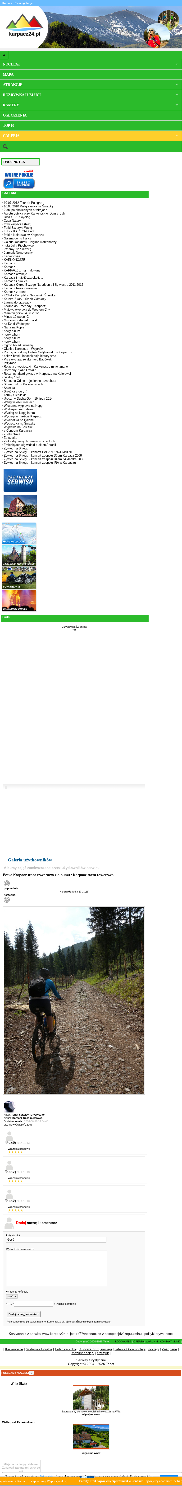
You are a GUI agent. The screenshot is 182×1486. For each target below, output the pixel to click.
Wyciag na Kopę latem (19, 413)
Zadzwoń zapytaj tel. (20, 1466)
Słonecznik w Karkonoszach (23, 384)
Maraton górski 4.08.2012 (21, 313)
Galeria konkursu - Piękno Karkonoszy (30, 242)
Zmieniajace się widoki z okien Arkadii (30, 445)
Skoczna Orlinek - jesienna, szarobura (30, 381)
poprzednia (11, 888)
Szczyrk (103, 1353)
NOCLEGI (11, 64)
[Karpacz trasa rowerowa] (74, 1093)
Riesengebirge (24, 3)
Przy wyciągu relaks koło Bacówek (28, 359)
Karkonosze (12, 256)
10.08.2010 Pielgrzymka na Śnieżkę (28, 206)
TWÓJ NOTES (14, 162)
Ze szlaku (10, 437)
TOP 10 (8, 125)
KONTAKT (166, 1341)
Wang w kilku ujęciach (19, 402)
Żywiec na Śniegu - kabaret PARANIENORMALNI (38, 452)
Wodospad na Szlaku (18, 409)
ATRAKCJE (13, 85)
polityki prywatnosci (158, 1334)
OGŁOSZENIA (15, 115)
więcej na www (91, 1414)
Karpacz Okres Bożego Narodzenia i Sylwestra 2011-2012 (43, 284)
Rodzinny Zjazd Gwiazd (20, 370)
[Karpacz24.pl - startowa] (4, 55)
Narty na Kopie (14, 327)
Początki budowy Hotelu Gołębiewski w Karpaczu (38, 352)
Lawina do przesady (17, 302)
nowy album (12, 331)
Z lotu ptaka (12, 434)
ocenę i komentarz (36, 1223)
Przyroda (10, 363)
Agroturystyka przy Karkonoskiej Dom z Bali (34, 213)
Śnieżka (9, 388)
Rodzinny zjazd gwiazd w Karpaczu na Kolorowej (37, 373)
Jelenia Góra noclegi (130, 1349)
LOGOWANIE (123, 1341)
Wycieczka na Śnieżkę (19, 423)
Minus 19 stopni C (16, 316)
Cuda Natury (12, 220)
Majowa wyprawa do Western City (27, 309)
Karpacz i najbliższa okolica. (23, 277)
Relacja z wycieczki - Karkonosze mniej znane (36, 366)
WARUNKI (152, 1341)
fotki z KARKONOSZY (19, 231)
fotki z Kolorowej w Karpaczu (24, 235)
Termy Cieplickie (15, 395)
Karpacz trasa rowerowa (20, 288)
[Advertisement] (19, 708)
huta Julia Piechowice (19, 245)
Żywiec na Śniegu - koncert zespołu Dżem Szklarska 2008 (44, 459)
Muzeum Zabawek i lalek (21, 320)
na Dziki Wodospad (17, 324)
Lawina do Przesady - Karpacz (25, 306)
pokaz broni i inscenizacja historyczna (30, 356)
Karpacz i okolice (15, 281)
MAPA (8, 74)
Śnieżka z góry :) (15, 391)
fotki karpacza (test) (17, 224)
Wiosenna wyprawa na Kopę (23, 405)
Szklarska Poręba (39, 1349)
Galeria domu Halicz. (18, 238)
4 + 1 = (10, 1303)
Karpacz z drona (15, 292)
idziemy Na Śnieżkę (17, 249)
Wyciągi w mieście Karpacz (23, 416)
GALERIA (11, 136)
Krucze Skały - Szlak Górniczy (25, 299)
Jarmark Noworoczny (18, 252)
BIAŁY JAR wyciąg (17, 217)
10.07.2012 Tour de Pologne (23, 203)
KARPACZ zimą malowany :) (23, 270)
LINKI (177, 1341)
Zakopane (169, 1349)
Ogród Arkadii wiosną (18, 345)
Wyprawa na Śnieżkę (18, 427)
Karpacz (9, 263)
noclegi (153, 1349)
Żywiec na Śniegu (16, 448)
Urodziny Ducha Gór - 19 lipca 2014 (28, 398)
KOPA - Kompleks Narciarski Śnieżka (29, 295)
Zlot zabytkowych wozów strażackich (29, 441)
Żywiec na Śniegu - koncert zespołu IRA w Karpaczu (40, 462)
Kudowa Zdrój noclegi (95, 1349)
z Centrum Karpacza (18, 430)
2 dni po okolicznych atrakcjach (25, 210)
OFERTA (138, 1341)
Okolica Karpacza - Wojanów (23, 348)
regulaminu (133, 1334)
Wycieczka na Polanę (19, 420)
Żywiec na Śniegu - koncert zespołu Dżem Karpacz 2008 (43, 455)
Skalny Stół (12, 377)
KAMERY (11, 105)
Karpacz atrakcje (15, 274)
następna (9, 894)
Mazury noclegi (83, 1353)
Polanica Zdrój (66, 1349)
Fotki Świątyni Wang (18, 227)
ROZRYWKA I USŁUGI (22, 95)
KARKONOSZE (14, 260)
